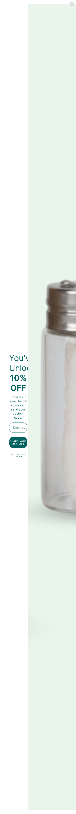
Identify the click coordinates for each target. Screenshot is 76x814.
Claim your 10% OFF (18, 442)
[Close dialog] (71, 4)
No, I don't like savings (18, 455)
